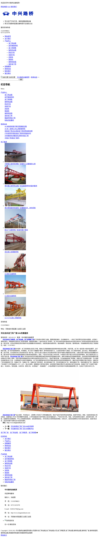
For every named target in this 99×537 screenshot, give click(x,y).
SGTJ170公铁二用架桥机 (13, 318)
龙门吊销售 (12, 48)
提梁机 (11, 59)
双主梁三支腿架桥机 (12, 252)
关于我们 (8, 38)
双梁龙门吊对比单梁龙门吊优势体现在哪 (18, 131)
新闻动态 (8, 69)
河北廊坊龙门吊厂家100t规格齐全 (22, 429)
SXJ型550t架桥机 (10, 274)
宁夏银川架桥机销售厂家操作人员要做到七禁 (20, 164)
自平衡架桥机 (13, 45)
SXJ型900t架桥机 (10, 296)
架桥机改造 (12, 62)
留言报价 (8, 73)
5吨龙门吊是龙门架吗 (12, 138)
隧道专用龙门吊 (10, 118)
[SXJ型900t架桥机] (15, 294)
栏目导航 (4, 436)
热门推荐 (4, 142)
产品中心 (8, 41)
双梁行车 (12, 55)
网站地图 (4, 7)
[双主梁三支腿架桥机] (15, 250)
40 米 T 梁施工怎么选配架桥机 (15, 129)
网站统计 (4, 535)
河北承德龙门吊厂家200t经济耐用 (22, 426)
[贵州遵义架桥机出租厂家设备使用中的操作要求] (15, 184)
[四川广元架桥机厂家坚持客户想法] (15, 228)
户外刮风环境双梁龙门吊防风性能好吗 (18, 133)
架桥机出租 (12, 50)
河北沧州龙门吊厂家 (9, 349)
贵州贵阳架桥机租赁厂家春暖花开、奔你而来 (20, 208)
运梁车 (11, 57)
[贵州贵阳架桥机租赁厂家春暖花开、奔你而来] (15, 206)
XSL (8, 7)
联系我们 (14, 7)
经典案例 (8, 66)
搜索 (21, 79)
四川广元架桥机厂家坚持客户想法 (16, 230)
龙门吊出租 (12, 43)
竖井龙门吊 (12, 64)
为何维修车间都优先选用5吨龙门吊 (17, 136)
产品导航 (4, 454)
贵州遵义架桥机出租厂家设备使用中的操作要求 (21, 186)
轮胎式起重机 (9, 120)
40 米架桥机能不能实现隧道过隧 (16, 126)
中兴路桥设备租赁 (23, 77)
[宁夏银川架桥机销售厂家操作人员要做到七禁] (15, 161)
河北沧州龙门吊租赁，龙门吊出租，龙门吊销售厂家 (18, 339)
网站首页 (8, 36)
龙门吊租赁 (23, 432)
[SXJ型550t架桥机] (15, 272)
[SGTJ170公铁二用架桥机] (15, 316)
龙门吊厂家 (5, 432)
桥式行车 (12, 52)
